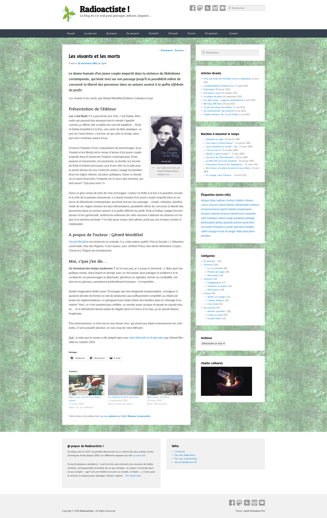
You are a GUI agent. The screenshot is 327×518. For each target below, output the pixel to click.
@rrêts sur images (216, 297)
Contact (222, 8)
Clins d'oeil (212, 304)
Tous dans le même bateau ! (220, 143)
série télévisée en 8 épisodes (146, 337)
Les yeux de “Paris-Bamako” (220, 157)
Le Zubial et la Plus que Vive (123, 397)
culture (222, 204)
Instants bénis (214, 318)
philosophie (208, 222)
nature (222, 218)
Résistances (213, 289)
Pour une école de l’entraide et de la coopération (227, 78)
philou (219, 222)
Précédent (165, 50)
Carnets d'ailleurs (215, 300)
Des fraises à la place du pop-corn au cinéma (228, 168)
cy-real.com (90, 33)
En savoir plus (133, 475)
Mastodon (200, 8)
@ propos (111, 33)
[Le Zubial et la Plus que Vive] (126, 385)
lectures (225, 213)
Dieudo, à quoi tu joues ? (218, 153)
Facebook (193, 8)
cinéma (230, 200)
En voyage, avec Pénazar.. (219, 175)
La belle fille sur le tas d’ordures (221, 161)
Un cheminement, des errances (219, 111)
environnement (210, 209)
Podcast (215, 8)
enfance (254, 204)
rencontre (206, 226)
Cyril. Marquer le (130, 416)
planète (228, 222)
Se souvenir (132, 33)
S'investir (208, 279)
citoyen (249, 200)
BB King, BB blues (213, 103)
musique (212, 218)
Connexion (179, 451)
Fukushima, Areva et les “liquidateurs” (224, 164)
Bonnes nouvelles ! (216, 311)
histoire (232, 209)
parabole (239, 218)
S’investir (173, 33)
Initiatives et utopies (217, 286)
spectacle (239, 226)
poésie (238, 222)
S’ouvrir (192, 33)
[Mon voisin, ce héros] (165, 385)
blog (212, 200)
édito (239, 231)
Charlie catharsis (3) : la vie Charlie (221, 114)
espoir (223, 209)
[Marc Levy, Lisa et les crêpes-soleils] (87, 385)
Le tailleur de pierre (213, 96)
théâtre (250, 226)
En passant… (212, 33)
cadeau (220, 200)
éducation (249, 231)
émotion (206, 235)
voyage (212, 231)
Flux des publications (184, 455)
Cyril (103, 63)
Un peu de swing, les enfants (218, 107)
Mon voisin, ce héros (158, 397)
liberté (234, 213)
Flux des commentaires (186, 458)
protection (248, 222)
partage (249, 218)
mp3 (203, 218)
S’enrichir (154, 33)
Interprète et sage (214, 139)
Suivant (181, 50)
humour (205, 213)
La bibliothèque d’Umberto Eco (219, 86)
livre (241, 213)
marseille (250, 213)
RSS (208, 8)
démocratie (242, 204)
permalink (144, 416)
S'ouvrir (207, 293)
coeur (204, 204)
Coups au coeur (215, 315)
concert (212, 204)
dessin (231, 204)
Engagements (214, 282)
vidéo (204, 231)
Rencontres (213, 275)
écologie (230, 231)
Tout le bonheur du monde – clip (221, 146)
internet (215, 213)
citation (239, 200)
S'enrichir (208, 264)
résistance (219, 226)
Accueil (71, 33)
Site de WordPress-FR (185, 462)
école (221, 231)
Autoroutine (209, 89)
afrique (205, 200)
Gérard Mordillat (78, 241)
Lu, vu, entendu (108, 416)
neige (229, 218)
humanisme (244, 209)
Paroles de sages (216, 272)
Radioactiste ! (105, 9)
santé (229, 226)
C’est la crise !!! (213, 150)
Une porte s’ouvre (212, 93)
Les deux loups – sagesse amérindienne (223, 100)
